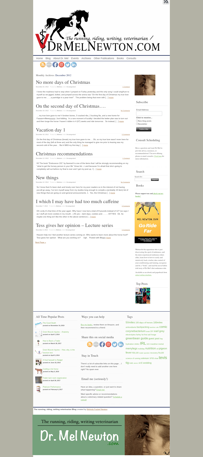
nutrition (150, 348)
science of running (133, 358)
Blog (48, 58)
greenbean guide (137, 338)
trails (131, 363)
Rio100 (161, 353)
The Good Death (49, 323)
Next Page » (40, 242)
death (148, 331)
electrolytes (131, 334)
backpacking (143, 327)
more (111, 97)
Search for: (139, 176)
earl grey (159, 331)
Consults (131, 58)
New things (47, 177)
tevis (163, 357)
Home (39, 58)
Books (120, 58)
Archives (86, 58)
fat (143, 335)
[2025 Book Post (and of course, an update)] (143, 296)
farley (138, 334)
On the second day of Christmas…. (71, 105)
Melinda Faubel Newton (97, 409)
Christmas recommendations (64, 153)
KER (148, 344)
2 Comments (126, 134)
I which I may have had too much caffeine (77, 201)
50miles (130, 322)
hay (161, 339)
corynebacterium (136, 331)
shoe (156, 358)
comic (163, 327)
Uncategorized (71, 87)
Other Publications (104, 58)
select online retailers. (143, 275)
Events (75, 58)
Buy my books (86, 325)
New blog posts (144, 121)
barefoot (152, 327)
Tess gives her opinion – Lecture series (74, 225)
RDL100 (135, 353)
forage (153, 335)
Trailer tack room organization (55, 378)
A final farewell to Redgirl (53, 360)
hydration (130, 344)
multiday (141, 349)
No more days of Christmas (63, 82)
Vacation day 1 (50, 129)
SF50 (152, 358)
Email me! (100, 390)
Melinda (59, 87)
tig (127, 362)
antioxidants (131, 327)
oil (157, 349)
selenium (145, 358)
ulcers (136, 363)
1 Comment (126, 87)
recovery (154, 353)
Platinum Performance (52, 387)
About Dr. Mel (60, 58)
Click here (158, 156)
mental (161, 344)
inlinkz (136, 344)
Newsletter (142, 124)
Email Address (142, 110)
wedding (147, 363)
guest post (154, 338)
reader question (144, 353)
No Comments (125, 110)
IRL (143, 343)
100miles (158, 322)
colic (157, 327)
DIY (152, 331)
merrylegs (131, 348)
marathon (154, 344)
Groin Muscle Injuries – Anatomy (56, 332)
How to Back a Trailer (51, 341)
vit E (141, 363)
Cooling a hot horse (50, 369)
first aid (147, 334)
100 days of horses (144, 322)
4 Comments (126, 206)
